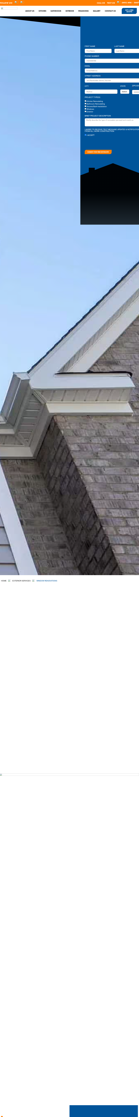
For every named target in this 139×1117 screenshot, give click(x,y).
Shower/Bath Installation (97, 106)
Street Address (93, 76)
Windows (90, 109)
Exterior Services (21, 581)
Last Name (119, 46)
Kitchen (42, 11)
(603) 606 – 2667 (130, 2)
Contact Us (110, 11)
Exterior (70, 11)
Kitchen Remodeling (95, 101)
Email (88, 66)
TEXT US (111, 3)
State (123, 86)
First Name (90, 46)
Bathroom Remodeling (96, 104)
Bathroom (56, 11)
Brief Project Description (98, 116)
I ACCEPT (90, 135)
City (87, 86)
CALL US (101, 3)
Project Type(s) (92, 97)
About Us (29, 11)
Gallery (96, 11)
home (4, 581)
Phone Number (92, 56)
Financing (83, 11)
